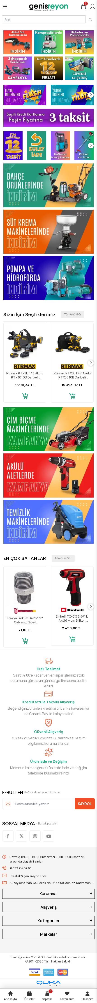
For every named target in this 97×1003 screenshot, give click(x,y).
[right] (91, 95)
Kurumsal (48, 893)
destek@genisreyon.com (28, 876)
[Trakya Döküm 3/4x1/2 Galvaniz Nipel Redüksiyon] (25, 588)
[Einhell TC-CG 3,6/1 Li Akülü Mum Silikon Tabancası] (72, 588)
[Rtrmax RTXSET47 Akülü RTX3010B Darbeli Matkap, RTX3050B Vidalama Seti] (72, 344)
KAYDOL (85, 803)
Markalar (48, 934)
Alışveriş (48, 907)
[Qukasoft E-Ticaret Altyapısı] (48, 983)
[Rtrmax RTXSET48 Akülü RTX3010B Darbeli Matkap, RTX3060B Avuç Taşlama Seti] (25, 344)
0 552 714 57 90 (20, 868)
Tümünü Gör (72, 314)
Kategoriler (48, 920)
